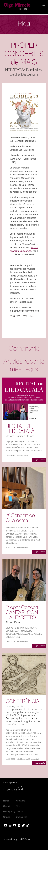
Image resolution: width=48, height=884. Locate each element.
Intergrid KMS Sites (20, 839)
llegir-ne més (39, 460)
